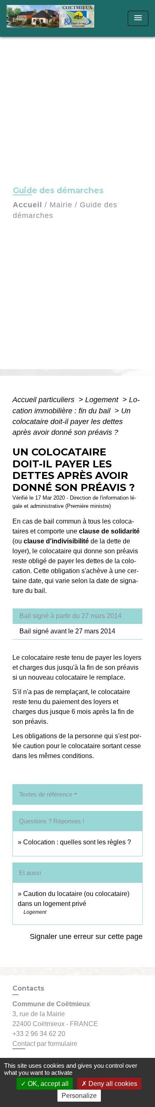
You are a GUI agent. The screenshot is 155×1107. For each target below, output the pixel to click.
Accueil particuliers (44, 400)
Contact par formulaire (44, 1043)
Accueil (27, 205)
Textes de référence (45, 794)
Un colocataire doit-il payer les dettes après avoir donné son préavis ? (71, 422)
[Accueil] (53, 18)
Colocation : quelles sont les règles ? (77, 842)
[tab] (77, 616)
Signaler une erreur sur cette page (86, 936)
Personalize (79, 1095)
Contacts (28, 988)
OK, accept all (47, 1083)
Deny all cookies (112, 1083)
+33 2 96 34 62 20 (38, 1033)
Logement (102, 400)
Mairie (61, 205)
